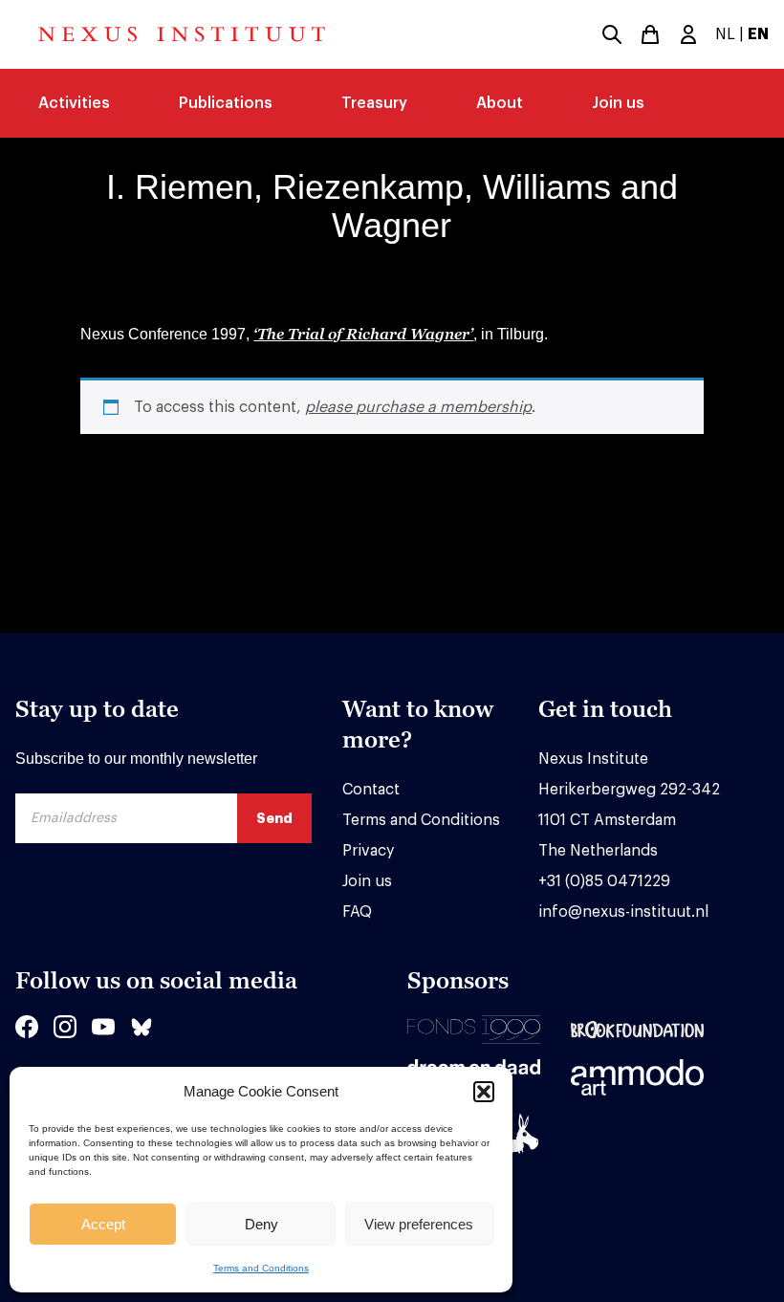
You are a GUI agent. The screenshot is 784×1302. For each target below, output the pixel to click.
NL (725, 34)
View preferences (418, 1224)
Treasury (374, 103)
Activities (74, 103)
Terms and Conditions (261, 1268)
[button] (483, 1091)
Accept (103, 1224)
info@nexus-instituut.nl (623, 912)
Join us (618, 103)
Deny (261, 1224)
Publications (225, 103)
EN (758, 34)
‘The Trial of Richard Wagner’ (363, 333)
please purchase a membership (418, 407)
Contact (371, 789)
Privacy (368, 850)
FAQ (357, 912)
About (499, 103)
